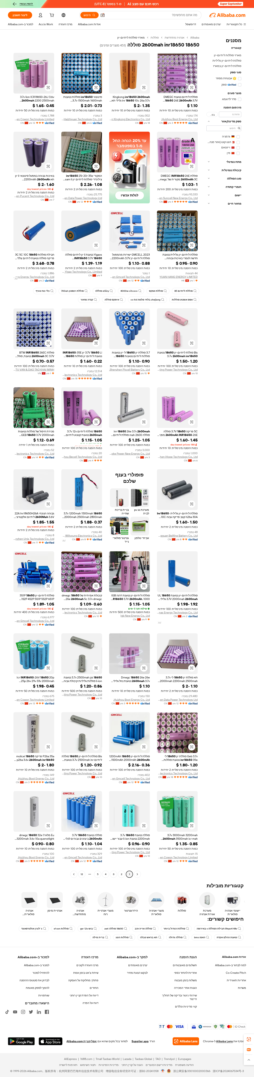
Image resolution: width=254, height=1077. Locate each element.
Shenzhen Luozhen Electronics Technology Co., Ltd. (81, 612)
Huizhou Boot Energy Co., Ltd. (179, 119)
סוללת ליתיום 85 (183, 291)
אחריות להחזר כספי (185, 972)
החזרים (94, 987)
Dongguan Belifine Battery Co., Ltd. (177, 535)
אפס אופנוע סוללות (182, 299)
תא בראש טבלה (148, 937)
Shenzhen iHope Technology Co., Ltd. (177, 456)
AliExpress (70, 1059)
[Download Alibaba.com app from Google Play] (21, 1041)
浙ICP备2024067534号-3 (228, 1071)
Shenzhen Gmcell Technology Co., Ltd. (129, 276)
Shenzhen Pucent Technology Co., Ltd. (33, 196)
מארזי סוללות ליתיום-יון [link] (131, 37)
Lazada (127, 1059)
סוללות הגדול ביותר (174, 928)
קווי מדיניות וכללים (186, 1006)
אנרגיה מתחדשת (174, 37)
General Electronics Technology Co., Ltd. (81, 374)
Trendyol (169, 1059)
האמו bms (199, 937)
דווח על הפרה (90, 1003)
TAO (158, 1059)
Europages (184, 1059)
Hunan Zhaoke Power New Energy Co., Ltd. (129, 453)
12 (82, 874)
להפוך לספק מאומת (37, 987)
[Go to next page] (73, 874)
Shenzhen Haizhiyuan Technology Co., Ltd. (81, 119)
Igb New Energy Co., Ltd (135, 615)
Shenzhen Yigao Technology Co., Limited (81, 271)
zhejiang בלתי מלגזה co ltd (145, 299)
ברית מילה (98, 937)
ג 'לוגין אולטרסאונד (31, 928)
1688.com (86, 1059)
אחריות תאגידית (236, 980)
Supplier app (140, 1041)
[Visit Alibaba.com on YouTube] (15, 1011)
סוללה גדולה (176, 937)
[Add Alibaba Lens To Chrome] (186, 1041)
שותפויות (43, 995)
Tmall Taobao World (107, 1059)
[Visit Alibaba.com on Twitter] (31, 1011)
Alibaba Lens (224, 1041)
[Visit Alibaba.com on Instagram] (23, 1011)
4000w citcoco (129, 291)
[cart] (51, 15)
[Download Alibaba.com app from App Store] (51, 1041)
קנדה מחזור (87, 299)
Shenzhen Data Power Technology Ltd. (81, 198)
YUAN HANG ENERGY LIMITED (179, 276)
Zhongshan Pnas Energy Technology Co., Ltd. (33, 276)
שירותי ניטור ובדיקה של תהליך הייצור (179, 997)
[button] (102, 15)
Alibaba (194, 37)
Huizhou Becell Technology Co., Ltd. (81, 456)
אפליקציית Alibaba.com (81, 1041)
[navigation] (224, 456)
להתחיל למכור (41, 972)
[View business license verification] (163, 1071)
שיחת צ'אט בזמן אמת (85, 972)
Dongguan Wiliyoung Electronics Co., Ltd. (81, 535)
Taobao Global (143, 1059)
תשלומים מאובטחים (185, 965)
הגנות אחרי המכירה (185, 987)
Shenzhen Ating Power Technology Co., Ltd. (177, 369)
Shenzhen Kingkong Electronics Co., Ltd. (129, 119)
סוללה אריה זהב (143, 928)
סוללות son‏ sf (61, 928)
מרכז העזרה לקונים (87, 965)
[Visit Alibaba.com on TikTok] (7, 1011)
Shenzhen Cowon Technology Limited (33, 119)
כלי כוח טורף (43, 291)
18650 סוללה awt (113, 928)
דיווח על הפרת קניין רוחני (84, 995)
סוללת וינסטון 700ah (72, 291)
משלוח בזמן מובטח (185, 980)
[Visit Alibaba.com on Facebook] (46, 1011)
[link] (249, 1039)
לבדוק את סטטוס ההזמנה (34, 980)
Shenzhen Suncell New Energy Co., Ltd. (177, 198)
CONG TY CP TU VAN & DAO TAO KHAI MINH (33, 369)
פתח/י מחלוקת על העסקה (83, 980)
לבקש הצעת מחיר (137, 972)
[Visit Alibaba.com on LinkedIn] (39, 1011)
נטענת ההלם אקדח (227, 937)
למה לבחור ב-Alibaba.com (230, 965)
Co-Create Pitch (236, 972)
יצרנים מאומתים (138, 965)
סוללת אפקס (156, 291)
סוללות (155, 37)
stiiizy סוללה (102, 291)
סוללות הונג (122, 937)
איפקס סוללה (112, 299)
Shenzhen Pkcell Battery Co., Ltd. (129, 369)
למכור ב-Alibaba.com (36, 965)
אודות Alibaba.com (234, 956)
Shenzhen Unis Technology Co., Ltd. (33, 538)
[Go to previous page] (137, 874)
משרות (242, 987)
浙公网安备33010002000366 (191, 1071)
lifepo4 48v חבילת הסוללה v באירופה (217, 928)
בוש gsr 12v (86, 928)
